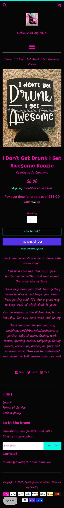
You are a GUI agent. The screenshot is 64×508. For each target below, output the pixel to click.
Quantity (32, 213)
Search (7, 402)
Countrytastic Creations (37, 482)
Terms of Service (14, 407)
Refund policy (12, 413)
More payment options (32, 249)
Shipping (16, 188)
